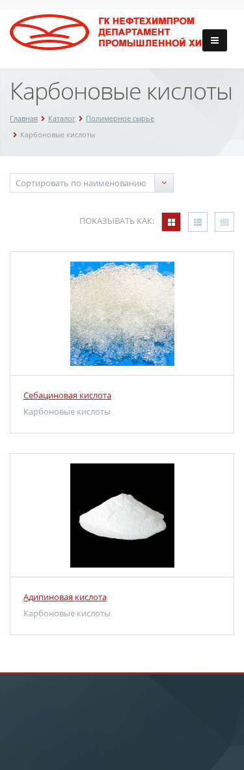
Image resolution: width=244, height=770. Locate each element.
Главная (24, 118)
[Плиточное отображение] (171, 222)
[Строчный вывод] (198, 222)
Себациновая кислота (67, 395)
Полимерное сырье (120, 118)
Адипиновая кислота (65, 597)
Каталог (61, 118)
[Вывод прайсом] (224, 222)
